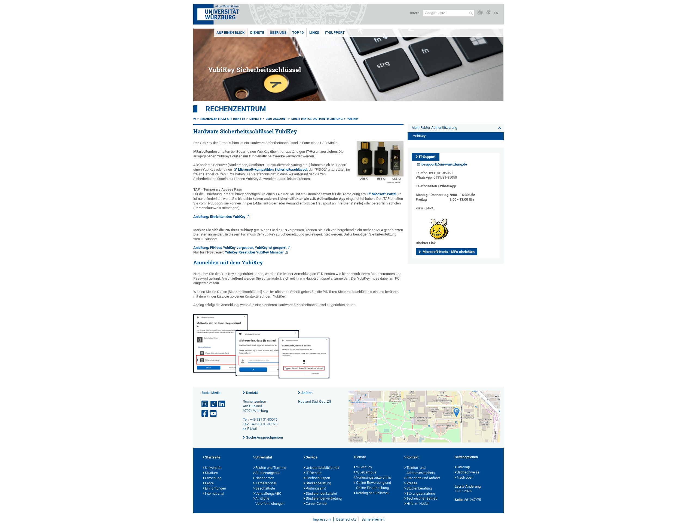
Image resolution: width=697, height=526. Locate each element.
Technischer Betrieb (421, 498)
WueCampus (366, 472)
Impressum (322, 519)
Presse (411, 483)
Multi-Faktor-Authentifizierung (317, 119)
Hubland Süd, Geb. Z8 (314, 401)
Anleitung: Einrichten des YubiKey (219, 217)
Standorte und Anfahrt (423, 478)
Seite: (459, 500)
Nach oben (465, 477)
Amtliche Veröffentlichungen (270, 501)
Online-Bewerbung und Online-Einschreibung (373, 485)
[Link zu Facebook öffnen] (205, 413)
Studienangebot (267, 473)
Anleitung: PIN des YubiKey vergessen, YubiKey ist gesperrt (239, 248)
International (214, 493)
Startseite (212, 457)
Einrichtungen (215, 488)
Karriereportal (265, 483)
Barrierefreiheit (373, 519)
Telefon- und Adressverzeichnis (420, 470)
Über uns (278, 32)
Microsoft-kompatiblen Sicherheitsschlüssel (272, 169)
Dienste (257, 32)
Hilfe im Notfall (417, 503)
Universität (213, 468)
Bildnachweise (468, 472)
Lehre (209, 483)
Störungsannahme (420, 493)
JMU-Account (276, 119)
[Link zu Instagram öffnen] (205, 404)
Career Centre (316, 503)
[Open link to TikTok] (214, 404)
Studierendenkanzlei (321, 493)
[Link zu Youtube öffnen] (214, 413)
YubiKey (353, 119)
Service (311, 457)
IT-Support (335, 32)
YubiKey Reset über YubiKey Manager (254, 252)
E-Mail (252, 429)
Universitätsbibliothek (322, 468)
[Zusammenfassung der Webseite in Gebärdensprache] (488, 12)
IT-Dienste (314, 473)
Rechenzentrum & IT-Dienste (222, 119)
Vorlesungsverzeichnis (373, 477)
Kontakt (252, 393)
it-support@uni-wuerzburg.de (444, 164)
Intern (414, 13)
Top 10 (298, 32)
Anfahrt (307, 393)
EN (496, 13)
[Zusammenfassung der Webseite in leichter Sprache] (480, 12)
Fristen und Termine (270, 468)
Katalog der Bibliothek (372, 493)
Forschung (213, 478)
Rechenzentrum (236, 109)
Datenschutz (346, 519)
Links (314, 32)
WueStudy (364, 467)
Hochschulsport (318, 478)
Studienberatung (318, 483)
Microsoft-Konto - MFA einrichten (449, 252)
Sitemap (463, 467)
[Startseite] (194, 119)
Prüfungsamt (316, 488)
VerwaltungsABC (268, 493)
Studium (211, 473)
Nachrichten (264, 478)
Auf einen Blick (230, 32)
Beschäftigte (265, 488)
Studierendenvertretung (324, 498)
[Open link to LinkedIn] (222, 404)
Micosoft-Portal (384, 194)
